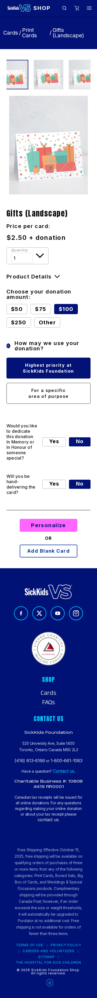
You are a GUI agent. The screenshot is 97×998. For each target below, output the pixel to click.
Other (47, 322)
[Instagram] (76, 613)
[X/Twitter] (39, 613)
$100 (66, 309)
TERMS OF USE (29, 945)
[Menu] (89, 8)
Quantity (19, 250)
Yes (54, 441)
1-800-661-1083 (66, 760)
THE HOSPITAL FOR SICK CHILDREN (48, 962)
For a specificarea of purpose (48, 393)
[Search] (64, 8)
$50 (17, 309)
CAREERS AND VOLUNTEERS (48, 951)
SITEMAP (46, 957)
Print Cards (29, 32)
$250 (18, 322)
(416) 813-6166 (30, 760)
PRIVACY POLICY (66, 945)
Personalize (48, 525)
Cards (10, 32)
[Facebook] (21, 613)
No (80, 441)
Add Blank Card (48, 551)
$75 (40, 309)
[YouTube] (58, 613)
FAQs (48, 702)
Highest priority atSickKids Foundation (48, 368)
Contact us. (64, 771)
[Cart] (76, 8)
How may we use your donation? (43, 345)
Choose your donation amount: (38, 294)
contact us (48, 819)
